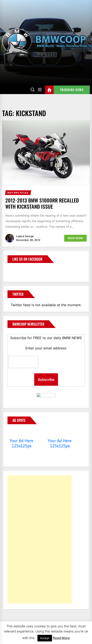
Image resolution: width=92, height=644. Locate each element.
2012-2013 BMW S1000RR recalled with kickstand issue (42, 203)
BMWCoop (21, 270)
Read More (75, 238)
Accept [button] (44, 638)
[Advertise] (21, 432)
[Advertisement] (39, 539)
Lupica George (25, 236)
